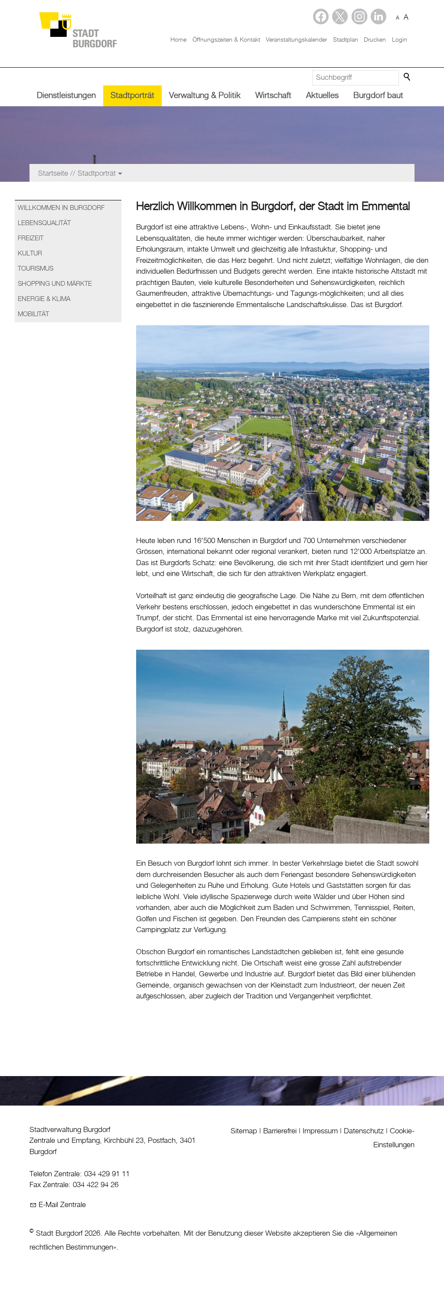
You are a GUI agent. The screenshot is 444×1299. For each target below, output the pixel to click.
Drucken (375, 40)
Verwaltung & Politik (205, 96)
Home (178, 40)
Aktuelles (322, 96)
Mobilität (33, 314)
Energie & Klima (44, 299)
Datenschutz (364, 1131)
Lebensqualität (44, 223)
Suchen (408, 77)
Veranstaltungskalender (296, 40)
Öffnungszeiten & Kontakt (226, 40)
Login (399, 40)
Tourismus (35, 268)
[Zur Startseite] (77, 29)
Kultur (30, 253)
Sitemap (244, 1131)
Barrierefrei (280, 1131)
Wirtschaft (273, 96)
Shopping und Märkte (55, 284)
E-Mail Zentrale (62, 1205)
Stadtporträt (132, 96)
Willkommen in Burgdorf (61, 208)
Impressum (320, 1131)
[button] (378, 16)
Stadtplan (345, 40)
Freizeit (30, 238)
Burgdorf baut (378, 96)
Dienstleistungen (66, 96)
